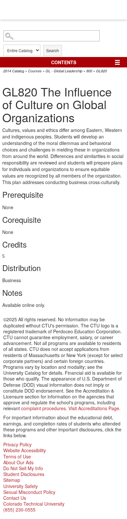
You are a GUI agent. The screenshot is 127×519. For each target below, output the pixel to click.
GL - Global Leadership (64, 70)
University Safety (20, 486)
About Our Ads (18, 462)
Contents (63, 62)
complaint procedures (43, 408)
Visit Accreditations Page (93, 408)
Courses (35, 70)
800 (89, 70)
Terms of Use (17, 456)
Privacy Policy (17, 444)
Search (52, 50)
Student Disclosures (23, 474)
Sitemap (11, 480)
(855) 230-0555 (19, 509)
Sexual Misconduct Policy (29, 492)
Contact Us (14, 498)
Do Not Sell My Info (23, 468)
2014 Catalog (13, 70)
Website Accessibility (24, 450)
